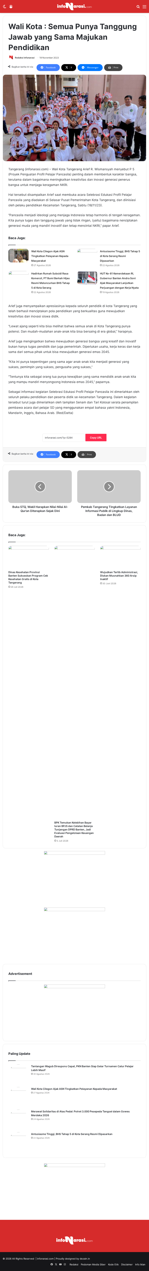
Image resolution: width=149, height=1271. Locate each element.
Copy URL (96, 437)
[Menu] (144, 8)
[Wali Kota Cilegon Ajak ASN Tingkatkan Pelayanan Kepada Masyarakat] (19, 255)
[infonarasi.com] (74, 6)
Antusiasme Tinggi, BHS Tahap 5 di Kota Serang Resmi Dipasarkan (120, 256)
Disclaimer (127, 1264)
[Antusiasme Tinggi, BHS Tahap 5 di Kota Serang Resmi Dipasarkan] (87, 255)
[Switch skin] (4, 8)
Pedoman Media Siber (93, 1264)
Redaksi (74, 1264)
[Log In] (11, 8)
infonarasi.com (45, 1258)
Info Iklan (140, 1264)
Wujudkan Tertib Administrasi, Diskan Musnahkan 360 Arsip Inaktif (119, 576)
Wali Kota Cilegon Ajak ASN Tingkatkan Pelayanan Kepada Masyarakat (49, 256)
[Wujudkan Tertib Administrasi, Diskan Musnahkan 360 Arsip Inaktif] (120, 557)
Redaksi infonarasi (25, 57)
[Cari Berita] (138, 8)
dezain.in (85, 1258)
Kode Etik (113, 1264)
